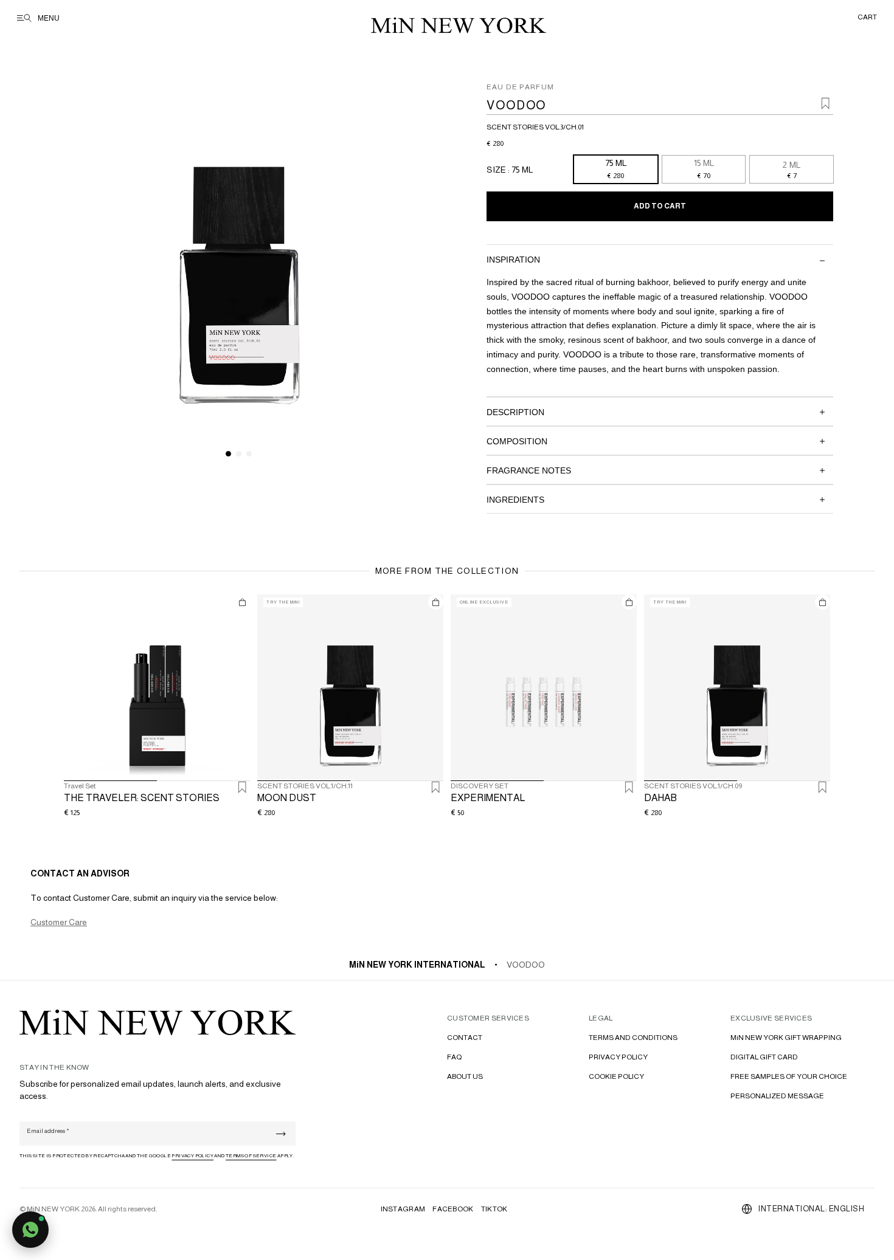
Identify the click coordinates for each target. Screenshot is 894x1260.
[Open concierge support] (30, 1229)
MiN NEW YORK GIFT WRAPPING (786, 1037)
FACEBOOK (452, 1209)
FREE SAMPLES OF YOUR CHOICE (788, 1076)
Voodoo (526, 964)
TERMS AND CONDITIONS (633, 1037)
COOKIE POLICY (616, 1076)
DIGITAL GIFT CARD (764, 1057)
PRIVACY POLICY (618, 1057)
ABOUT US (465, 1076)
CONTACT (464, 1037)
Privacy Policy (192, 1155)
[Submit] (281, 1134)
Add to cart (660, 206)
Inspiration (513, 259)
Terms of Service (251, 1155)
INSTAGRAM (403, 1209)
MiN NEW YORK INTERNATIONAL (417, 964)
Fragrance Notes (529, 470)
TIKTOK (494, 1209)
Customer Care (58, 922)
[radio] (615, 169)
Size (497, 169)
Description (515, 412)
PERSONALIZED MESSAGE (777, 1096)
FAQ (454, 1057)
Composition (517, 441)
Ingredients (515, 499)
